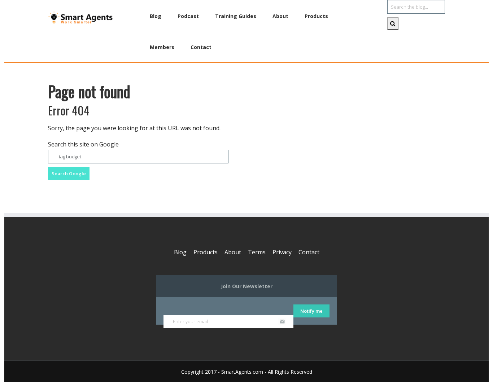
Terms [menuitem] (257, 252)
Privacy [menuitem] (282, 252)
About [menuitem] (280, 16)
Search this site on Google (83, 144)
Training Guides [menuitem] (235, 16)
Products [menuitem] (316, 16)
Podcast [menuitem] (188, 16)
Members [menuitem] (162, 47)
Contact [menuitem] (201, 47)
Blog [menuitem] (155, 16)
